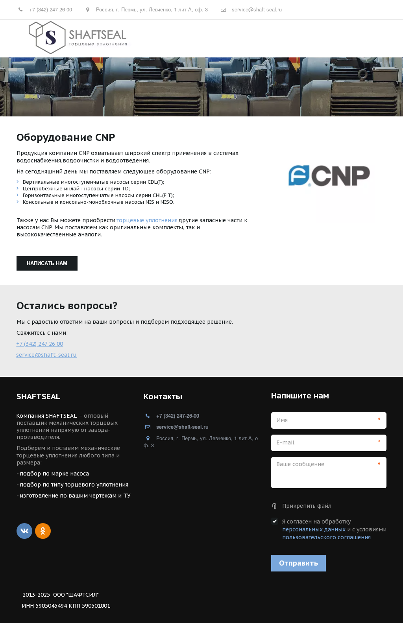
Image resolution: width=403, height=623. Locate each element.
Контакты (303, 38)
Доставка (265, 38)
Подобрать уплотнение (130, 38)
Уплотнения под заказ (209, 38)
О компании (345, 38)
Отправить (298, 563)
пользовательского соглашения (326, 537)
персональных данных (314, 529)
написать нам (47, 263)
